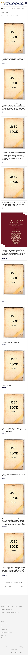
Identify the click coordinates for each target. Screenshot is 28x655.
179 (14, 585)
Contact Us (4, 629)
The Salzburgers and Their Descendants (13, 299)
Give (2, 621)
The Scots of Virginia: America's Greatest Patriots (13, 475)
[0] (22, 3)
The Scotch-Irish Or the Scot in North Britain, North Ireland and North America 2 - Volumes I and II (14, 430)
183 (10, 586)
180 (19, 585)
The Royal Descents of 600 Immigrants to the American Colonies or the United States (14, 59)
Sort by (3, 15)
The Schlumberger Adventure (10, 342)
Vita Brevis (4, 635)
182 (5, 586)
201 (17, 586)
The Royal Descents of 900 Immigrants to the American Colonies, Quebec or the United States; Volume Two (14, 204)
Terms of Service (5, 624)
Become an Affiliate (6, 632)
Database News (5, 637)
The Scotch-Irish (6, 385)
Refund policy (5, 626)
